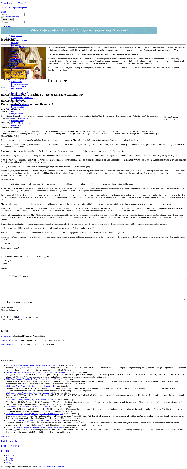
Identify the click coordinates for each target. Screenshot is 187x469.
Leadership (15, 56)
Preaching (15, 42)
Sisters (13, 52)
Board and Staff (17, 107)
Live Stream (12, 3)
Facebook (10, 455)
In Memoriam (16, 61)
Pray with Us (16, 111)
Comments (5, 276)
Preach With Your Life (10, 344)
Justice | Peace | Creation (16, 79)
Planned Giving (17, 121)
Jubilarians (15, 59)
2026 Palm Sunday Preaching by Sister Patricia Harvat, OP (30, 407)
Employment (16, 7)
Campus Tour (16, 36)
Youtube (9, 458)
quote (184, 279)
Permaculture (16, 88)
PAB (8, 91)
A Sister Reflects (18, 68)
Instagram (10, 462)
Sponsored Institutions (20, 47)
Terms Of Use (43, 467)
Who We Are (16, 72)
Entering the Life (18, 70)
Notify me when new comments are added (21, 302)
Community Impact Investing (23, 98)
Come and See (17, 75)
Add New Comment (9, 261)
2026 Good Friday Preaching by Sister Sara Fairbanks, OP (29, 393)
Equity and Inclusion (19, 84)
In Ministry (15, 45)
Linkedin (9, 460)
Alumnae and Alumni (19, 63)
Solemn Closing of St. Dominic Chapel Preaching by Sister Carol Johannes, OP (38, 372)
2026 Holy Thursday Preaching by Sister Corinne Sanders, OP (31, 400)
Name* (4, 264)
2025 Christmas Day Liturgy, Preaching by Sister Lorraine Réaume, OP (35, 420)
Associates (15, 54)
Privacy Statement (56, 467)
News (3, 3)
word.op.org (6, 336)
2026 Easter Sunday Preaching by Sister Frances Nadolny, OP (31, 379)
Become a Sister (12, 65)
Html (16, 276)
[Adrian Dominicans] (10, 17)
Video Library (24, 3)
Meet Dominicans (13, 49)
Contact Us (5, 7)
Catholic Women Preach (10, 340)
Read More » (6, 436)
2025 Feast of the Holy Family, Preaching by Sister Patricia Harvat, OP (34, 413)
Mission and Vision (19, 40)
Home (8, 26)
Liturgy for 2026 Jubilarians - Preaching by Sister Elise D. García (32, 365)
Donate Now (16, 125)
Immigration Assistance (20, 86)
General (21, 317)
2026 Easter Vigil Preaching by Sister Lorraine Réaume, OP (30, 386)
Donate (26, 7)
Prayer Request (17, 114)
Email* (4, 269)
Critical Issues (16, 82)
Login (3, 12)
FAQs (13, 77)
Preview (24, 276)
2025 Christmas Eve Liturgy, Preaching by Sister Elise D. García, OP (34, 427)
